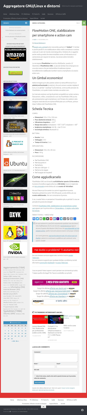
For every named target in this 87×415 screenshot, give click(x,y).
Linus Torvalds (8, 296)
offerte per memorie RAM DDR (58, 291)
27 (25, 336)
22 (8, 336)
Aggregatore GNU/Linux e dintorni (31, 6)
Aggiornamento (14, 268)
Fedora (7, 282)
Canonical (20, 272)
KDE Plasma (14, 291)
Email (59, 363)
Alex (35, 39)
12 (22, 330)
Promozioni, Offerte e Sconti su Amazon (15, 18)
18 (18, 333)
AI (5, 270)
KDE (6, 291)
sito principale (39, 186)
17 (15, 333)
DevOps (6, 280)
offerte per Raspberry (57, 296)
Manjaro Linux (7, 300)
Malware (16, 298)
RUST (23, 309)
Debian (7, 276)
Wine (5, 315)
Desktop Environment (13, 278)
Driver (13, 280)
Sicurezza (50, 14)
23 (12, 336)
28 (5, 338)
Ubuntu (9, 314)
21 (5, 336)
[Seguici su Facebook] (26, 23)
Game (6, 285)
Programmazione (10, 307)
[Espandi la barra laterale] (84, 23)
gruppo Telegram (62, 263)
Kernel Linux (10, 294)
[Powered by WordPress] (10, 411)
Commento (37, 352)
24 (15, 336)
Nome (36, 363)
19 (22, 333)
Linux (18, 296)
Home (5, 14)
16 (12, 333)
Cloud (6, 274)
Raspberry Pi (8, 309)
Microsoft (15, 300)
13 (25, 330)
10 (15, 330)
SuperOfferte (34, 18)
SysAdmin (12, 311)
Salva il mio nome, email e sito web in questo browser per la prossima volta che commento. (55, 377)
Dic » (17, 341)
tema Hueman (23, 411)
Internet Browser (11, 289)
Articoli (6, 272)
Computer (14, 274)
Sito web (36, 369)
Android (12, 270)
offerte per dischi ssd (58, 288)
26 (22, 336)
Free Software (17, 282)
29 (8, 338)
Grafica (6, 287)
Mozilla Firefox (9, 302)
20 (25, 333)
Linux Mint (8, 298)
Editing (19, 280)
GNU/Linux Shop (14, 14)
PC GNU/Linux (25, 14)
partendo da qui (66, 226)
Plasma (5, 304)
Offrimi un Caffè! (61, 14)
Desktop (16, 276)
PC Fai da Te (36, 14)
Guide (43, 14)
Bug (12, 272)
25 (18, 336)
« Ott (13, 341)
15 (8, 333)
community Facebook (47, 263)
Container (22, 274)
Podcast (13, 304)
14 (5, 333)
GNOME (14, 285)
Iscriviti (43, 18)
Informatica (18, 287)
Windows (20, 313)
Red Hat (17, 309)
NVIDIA (20, 302)
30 (12, 338)
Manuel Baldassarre (39, 43)
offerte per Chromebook (57, 294)
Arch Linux (20, 270)
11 (18, 330)
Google (22, 285)
